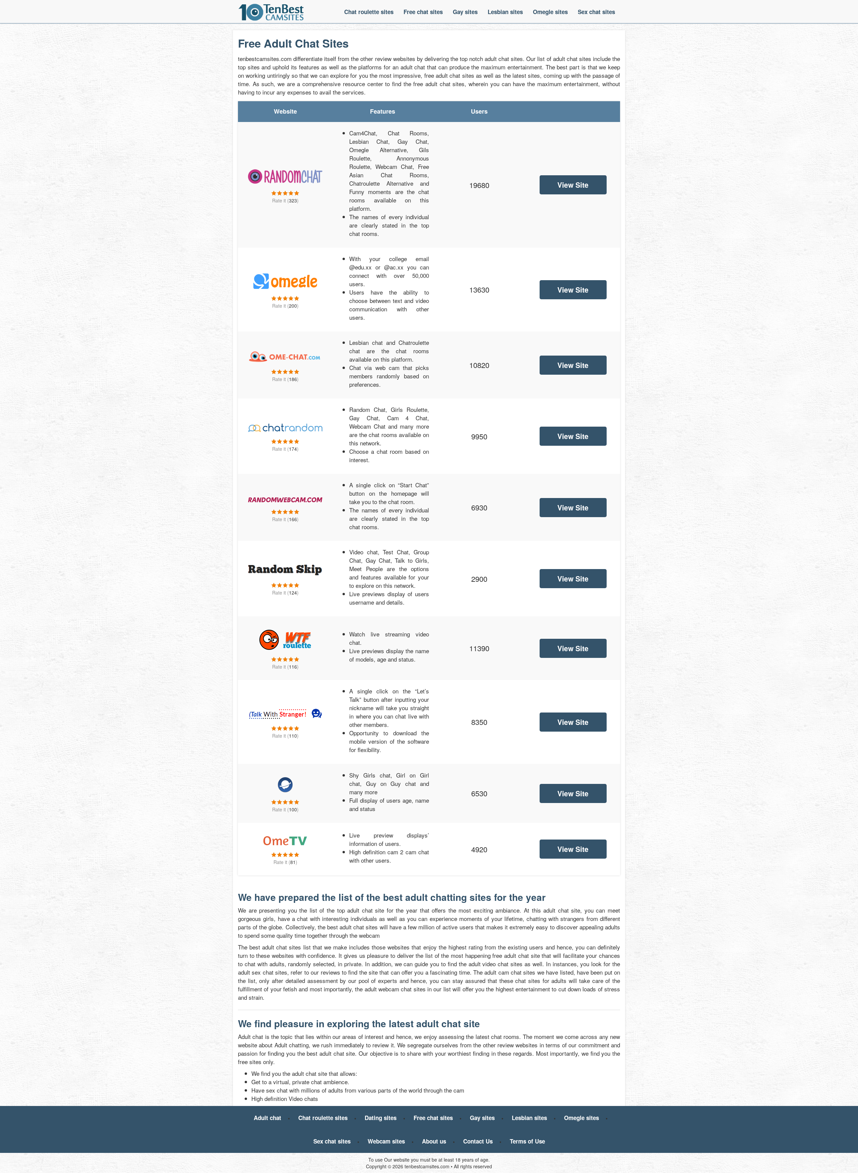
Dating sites (380, 1118)
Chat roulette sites (368, 12)
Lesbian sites (505, 12)
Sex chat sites (596, 12)
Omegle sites (550, 12)
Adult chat (267, 1118)
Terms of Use (527, 1141)
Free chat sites (423, 12)
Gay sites (465, 12)
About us (434, 1141)
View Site (573, 185)
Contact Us (478, 1141)
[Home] (271, 12)
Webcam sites (386, 1141)
